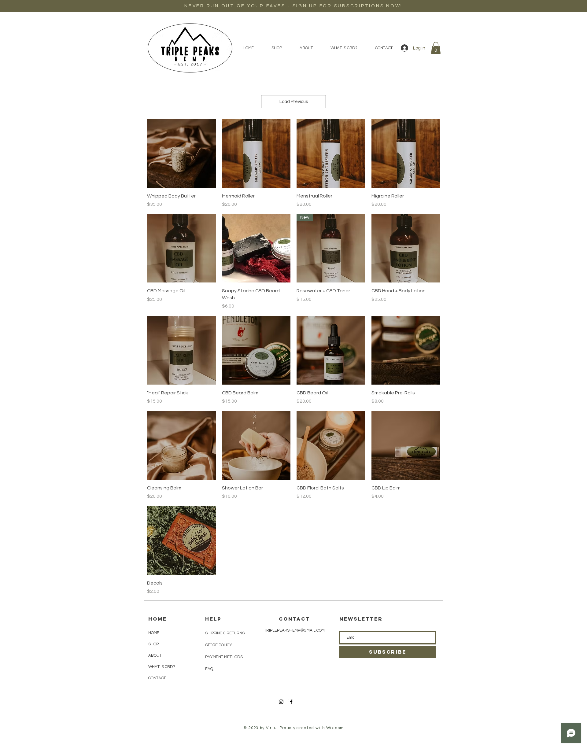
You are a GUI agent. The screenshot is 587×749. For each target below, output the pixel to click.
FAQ (209, 669)
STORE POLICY (219, 645)
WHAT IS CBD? (161, 667)
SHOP (153, 644)
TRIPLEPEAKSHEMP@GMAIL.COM (294, 630)
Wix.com (335, 728)
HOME (153, 633)
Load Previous (293, 101)
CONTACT (157, 678)
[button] (436, 48)
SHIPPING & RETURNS (225, 633)
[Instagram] (281, 702)
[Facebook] (291, 702)
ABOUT (154, 655)
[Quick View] (181, 153)
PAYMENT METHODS (224, 657)
